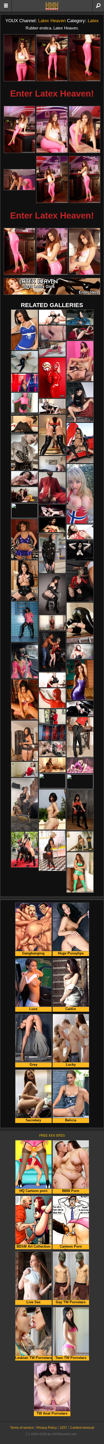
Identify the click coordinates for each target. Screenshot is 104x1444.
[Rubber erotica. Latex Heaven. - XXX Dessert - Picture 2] (52, 57)
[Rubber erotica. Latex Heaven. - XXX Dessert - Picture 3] (84, 57)
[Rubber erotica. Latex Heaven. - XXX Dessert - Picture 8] (52, 179)
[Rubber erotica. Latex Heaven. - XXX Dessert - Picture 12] (84, 251)
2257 (63, 1428)
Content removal (82, 1428)
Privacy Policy (47, 1428)
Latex (93, 20)
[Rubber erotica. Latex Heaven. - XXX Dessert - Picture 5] (52, 129)
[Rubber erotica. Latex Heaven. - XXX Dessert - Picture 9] (84, 179)
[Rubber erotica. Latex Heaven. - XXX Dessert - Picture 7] (19, 179)
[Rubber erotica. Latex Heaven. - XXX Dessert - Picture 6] (84, 129)
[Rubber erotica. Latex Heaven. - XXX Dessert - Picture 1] (19, 57)
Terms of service (22, 1428)
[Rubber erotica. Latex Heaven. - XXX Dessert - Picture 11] (52, 251)
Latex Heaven (52, 20)
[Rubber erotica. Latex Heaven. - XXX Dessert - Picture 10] (19, 251)
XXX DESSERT (52, 6)
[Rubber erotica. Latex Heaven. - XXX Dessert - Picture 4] (19, 129)
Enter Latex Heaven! (52, 93)
